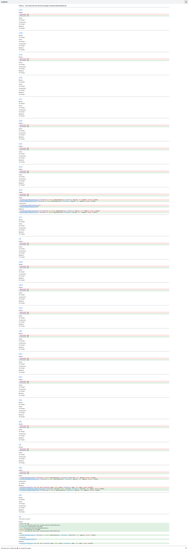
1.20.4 (21, 285)
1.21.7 (20, 99)
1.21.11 (20, 10)
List (21, 199)
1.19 (20, 444)
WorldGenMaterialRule (29, 477)
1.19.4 (20, 354)
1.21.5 (20, 144)
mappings (4, 2)
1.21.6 (20, 121)
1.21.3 (20, 190)
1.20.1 (20, 331)
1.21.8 (20, 77)
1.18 (20, 516)
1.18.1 (20, 495)
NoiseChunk (30, 487)
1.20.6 (21, 262)
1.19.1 (20, 421)
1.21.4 (20, 167)
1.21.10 (21, 33)
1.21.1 (20, 217)
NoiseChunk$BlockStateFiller (31, 199)
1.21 (20, 239)
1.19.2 (20, 400)
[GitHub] (186, 548)
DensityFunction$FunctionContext (36, 488)
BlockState (23, 487)
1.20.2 (21, 308)
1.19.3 (20, 377)
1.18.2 (20, 467)
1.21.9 (20, 54)
